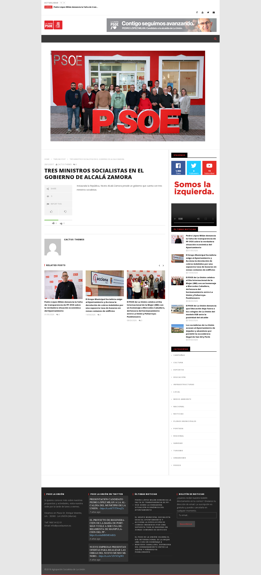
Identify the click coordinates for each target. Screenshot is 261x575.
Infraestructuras (183, 384)
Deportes (178, 370)
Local (48, 7)
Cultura (178, 362)
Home (46, 159)
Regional (178, 436)
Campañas (179, 355)
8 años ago (95, 538)
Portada (178, 428)
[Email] (214, 12)
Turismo (178, 450)
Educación (179, 377)
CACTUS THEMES (65, 164)
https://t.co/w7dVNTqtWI (111, 555)
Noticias (178, 414)
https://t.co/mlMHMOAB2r (103, 535)
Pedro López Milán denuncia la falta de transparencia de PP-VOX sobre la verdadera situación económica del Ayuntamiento (76, 7)
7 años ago (95, 511)
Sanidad (178, 443)
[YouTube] (202, 12)
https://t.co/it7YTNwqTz (112, 508)
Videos (177, 465)
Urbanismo (179, 458)
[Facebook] (197, 12)
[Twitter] (208, 12)
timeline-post (59, 159)
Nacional (178, 406)
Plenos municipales (184, 421)
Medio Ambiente (182, 399)
